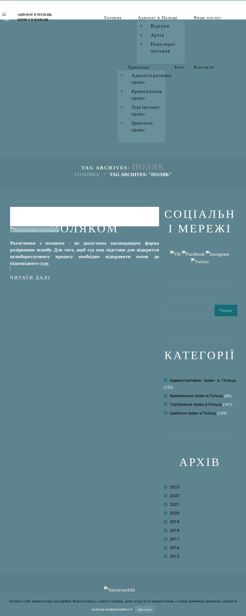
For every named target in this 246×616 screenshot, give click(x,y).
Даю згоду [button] (145, 609)
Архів (157, 35)
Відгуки (160, 25)
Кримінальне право (146, 95)
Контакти (204, 67)
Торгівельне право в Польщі (196, 404)
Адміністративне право (151, 79)
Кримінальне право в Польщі (196, 395)
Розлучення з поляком (84, 221)
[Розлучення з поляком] (34, 229)
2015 (174, 556)
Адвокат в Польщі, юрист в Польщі (35, 17)
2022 (174, 495)
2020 (174, 513)
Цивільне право (142, 126)
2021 (174, 504)
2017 (174, 539)
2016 (174, 547)
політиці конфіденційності (112, 609)
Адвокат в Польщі (158, 17)
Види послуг (207, 17)
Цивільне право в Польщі (193, 413)
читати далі (30, 277)
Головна (113, 17)
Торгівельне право (145, 110)
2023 (174, 487)
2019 (174, 521)
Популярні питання (163, 47)
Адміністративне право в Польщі (203, 380)
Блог (179, 67)
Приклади (138, 67)
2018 (174, 530)
